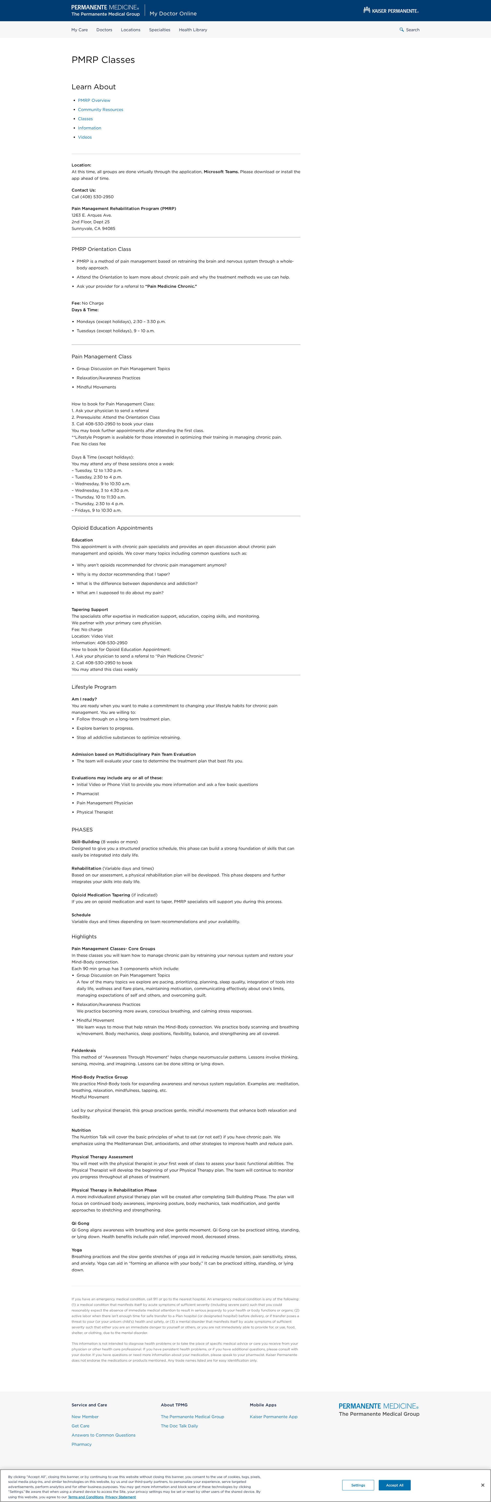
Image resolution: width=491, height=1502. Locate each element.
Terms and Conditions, (86, 1497)
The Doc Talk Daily (179, 1425)
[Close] (482, 1485)
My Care (79, 29)
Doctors (104, 29)
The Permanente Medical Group (192, 1416)
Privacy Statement (120, 1497)
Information (89, 128)
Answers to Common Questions (104, 1435)
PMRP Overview (94, 100)
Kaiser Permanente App (274, 1416)
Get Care (80, 1425)
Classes (85, 118)
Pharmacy (82, 1444)
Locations (130, 29)
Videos (85, 137)
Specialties (159, 29)
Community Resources (100, 109)
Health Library (193, 29)
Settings (358, 1485)
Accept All (394, 1485)
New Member (85, 1416)
